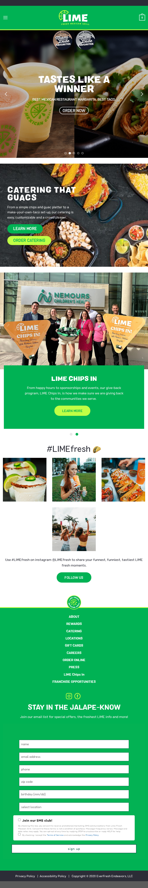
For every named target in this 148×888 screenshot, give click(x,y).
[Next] (141, 94)
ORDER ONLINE (74, 666)
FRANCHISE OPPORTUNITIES (74, 688)
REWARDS (74, 630)
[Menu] (5, 18)
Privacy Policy (25, 883)
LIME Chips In (74, 681)
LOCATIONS (74, 645)
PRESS (74, 674)
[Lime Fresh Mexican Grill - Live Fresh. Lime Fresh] (74, 17)
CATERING (74, 638)
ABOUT (74, 623)
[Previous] (6, 94)
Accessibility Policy (53, 883)
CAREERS (74, 659)
